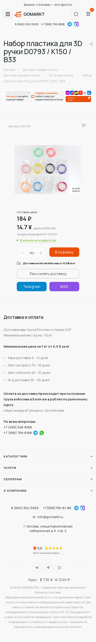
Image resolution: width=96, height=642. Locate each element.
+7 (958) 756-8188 (53, 24)
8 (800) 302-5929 (26, 24)
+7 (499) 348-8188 (18, 427)
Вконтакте (37, 567)
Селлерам (13, 479)
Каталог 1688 (15, 456)
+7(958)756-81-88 (57, 508)
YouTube (59, 567)
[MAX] (64, 286)
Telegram (69, 24)
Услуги (10, 468)
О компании (15, 491)
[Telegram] (31, 286)
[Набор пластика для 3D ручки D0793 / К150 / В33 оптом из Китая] (48, 169)
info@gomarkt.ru (50, 516)
